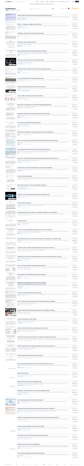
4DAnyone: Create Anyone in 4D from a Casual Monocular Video (30, 60)
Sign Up (77, 1)
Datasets (42, 1)
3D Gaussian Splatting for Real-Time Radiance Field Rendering (30, 78)
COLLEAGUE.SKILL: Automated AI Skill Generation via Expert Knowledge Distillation (34, 167)
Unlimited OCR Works (21, 220)
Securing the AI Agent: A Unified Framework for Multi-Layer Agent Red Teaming (34, 68)
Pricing (67, 1)
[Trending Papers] (68, 8)
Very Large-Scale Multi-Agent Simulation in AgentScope (29, 122)
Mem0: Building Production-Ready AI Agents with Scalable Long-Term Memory (33, 149)
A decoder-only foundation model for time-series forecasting (30, 355)
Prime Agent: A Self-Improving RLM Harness (26, 42)
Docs (58, 1)
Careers (37, 464)
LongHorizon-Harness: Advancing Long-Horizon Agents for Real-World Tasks (33, 194)
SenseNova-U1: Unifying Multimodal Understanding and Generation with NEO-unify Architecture (37, 158)
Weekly (63, 8)
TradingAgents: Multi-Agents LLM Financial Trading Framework (30, 33)
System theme (9, 464)
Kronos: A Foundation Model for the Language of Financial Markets (31, 265)
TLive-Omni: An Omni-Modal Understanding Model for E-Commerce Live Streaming (34, 229)
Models (37, 1)
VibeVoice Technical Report (23, 373)
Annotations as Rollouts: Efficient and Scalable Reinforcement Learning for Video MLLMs (36, 247)
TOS (16, 464)
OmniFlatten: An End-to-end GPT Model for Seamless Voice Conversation (32, 435)
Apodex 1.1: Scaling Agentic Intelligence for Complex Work (29, 24)
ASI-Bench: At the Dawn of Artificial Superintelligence (28, 444)
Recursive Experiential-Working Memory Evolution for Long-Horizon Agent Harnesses (35, 363)
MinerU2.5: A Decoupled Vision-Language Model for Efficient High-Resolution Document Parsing (37, 140)
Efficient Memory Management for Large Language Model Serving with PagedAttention (35, 132)
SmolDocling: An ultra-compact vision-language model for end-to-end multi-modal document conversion (39, 256)
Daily (60, 8)
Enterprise (63, 1)
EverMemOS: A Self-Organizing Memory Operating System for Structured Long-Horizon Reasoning (38, 417)
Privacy (23, 464)
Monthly (66, 8)
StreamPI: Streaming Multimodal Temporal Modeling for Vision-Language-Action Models (35, 310)
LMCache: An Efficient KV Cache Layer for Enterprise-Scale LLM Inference (32, 328)
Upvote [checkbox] (75, 15)
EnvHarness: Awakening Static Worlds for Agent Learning (29, 292)
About (30, 464)
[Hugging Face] (43, 464)
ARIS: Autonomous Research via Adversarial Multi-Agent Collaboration (32, 185)
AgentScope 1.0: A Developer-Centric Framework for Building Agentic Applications (34, 104)
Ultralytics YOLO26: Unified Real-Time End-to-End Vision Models (30, 426)
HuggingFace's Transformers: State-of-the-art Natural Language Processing (33, 390)
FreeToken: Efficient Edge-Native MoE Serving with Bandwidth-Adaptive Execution (34, 15)
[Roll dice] (53, 8)
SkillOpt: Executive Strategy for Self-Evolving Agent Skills (29, 381)
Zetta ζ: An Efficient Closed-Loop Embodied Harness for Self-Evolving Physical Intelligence (36, 301)
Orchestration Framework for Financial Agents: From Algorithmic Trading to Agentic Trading (36, 337)
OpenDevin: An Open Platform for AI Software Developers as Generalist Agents (33, 113)
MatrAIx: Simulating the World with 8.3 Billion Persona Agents (30, 400)
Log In (73, 1)
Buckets (53, 1)
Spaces (47, 1)
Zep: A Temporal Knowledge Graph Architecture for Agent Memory (31, 453)
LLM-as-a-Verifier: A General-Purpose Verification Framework (30, 95)
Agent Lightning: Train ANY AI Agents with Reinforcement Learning (31, 274)
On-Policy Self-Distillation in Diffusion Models (26, 319)
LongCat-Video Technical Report (24, 202)
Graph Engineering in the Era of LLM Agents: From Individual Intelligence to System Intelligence (37, 212)
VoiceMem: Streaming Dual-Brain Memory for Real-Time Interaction (31, 86)
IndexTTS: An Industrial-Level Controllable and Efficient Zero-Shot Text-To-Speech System (36, 346)
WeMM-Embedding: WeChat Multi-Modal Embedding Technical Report (32, 51)
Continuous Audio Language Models (24, 176)
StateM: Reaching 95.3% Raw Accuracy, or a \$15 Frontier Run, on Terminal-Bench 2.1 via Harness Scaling (39, 238)
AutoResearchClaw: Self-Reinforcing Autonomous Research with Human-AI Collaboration (36, 408)
